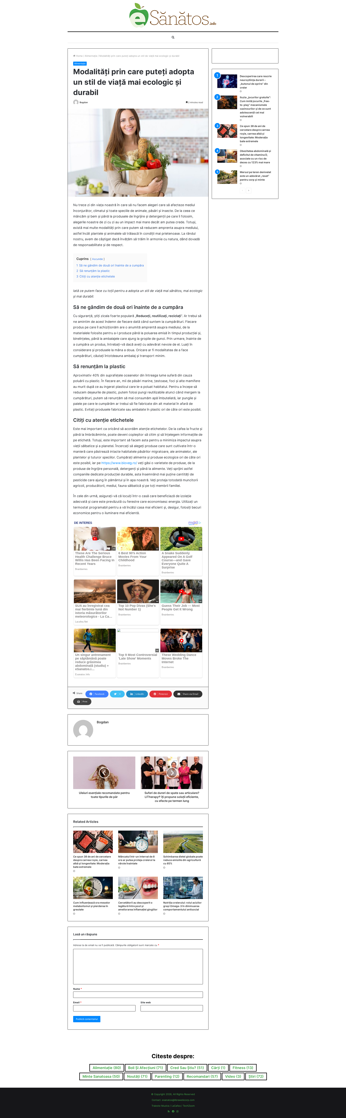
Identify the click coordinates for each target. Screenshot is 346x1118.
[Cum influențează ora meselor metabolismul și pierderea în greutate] (93, 888)
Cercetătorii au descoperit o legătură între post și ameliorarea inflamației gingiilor (138, 906)
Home (79, 55)
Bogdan (84, 102)
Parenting (167, 1076)
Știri (256, 1076)
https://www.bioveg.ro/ (119, 463)
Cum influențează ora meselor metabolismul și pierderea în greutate (91, 906)
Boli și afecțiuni (145, 1068)
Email (77, 1002)
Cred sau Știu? (187, 1068)
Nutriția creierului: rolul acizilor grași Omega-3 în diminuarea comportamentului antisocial (182, 906)
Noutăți (137, 1076)
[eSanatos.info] (173, 15)
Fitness (243, 1068)
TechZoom (189, 1105)
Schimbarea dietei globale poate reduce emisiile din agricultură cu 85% (183, 860)
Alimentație (91, 55)
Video (233, 1076)
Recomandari (202, 1076)
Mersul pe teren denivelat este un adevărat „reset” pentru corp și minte (255, 176)
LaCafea (176, 1105)
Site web (146, 1002)
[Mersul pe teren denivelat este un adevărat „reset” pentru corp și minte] (227, 177)
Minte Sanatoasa (101, 1076)
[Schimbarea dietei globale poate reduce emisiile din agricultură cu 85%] (183, 842)
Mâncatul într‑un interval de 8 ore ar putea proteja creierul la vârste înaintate (136, 860)
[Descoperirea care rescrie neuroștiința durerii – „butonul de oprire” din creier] (227, 81)
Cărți (218, 1068)
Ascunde (97, 258)
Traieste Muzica (160, 1105)
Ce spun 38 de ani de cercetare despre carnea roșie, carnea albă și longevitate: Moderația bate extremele (255, 133)
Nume (77, 988)
